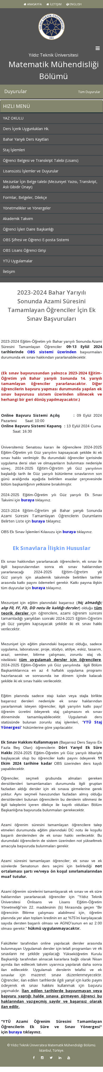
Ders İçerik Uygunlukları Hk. (26, 128)
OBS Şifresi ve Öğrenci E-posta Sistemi (36, 239)
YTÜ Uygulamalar (17, 260)
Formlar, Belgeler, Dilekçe (25, 197)
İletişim (55, 4)
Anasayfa (34, 4)
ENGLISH (75, 4)
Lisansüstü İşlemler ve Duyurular (30, 170)
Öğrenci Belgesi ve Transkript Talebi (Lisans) (40, 160)
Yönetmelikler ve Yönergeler (27, 207)
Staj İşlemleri (14, 149)
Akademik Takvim (18, 218)
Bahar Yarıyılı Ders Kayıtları (26, 139)
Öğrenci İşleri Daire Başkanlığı (28, 229)
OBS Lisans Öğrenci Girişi (24, 250)
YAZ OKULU (13, 118)
